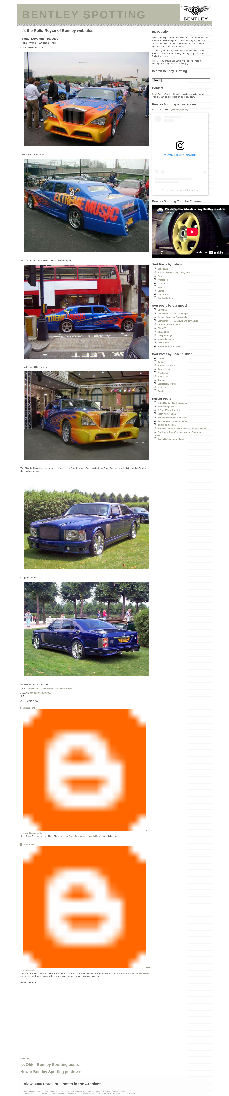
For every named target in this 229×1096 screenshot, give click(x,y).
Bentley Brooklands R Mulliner (172, 418)
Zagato (161, 391)
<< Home (24, 1058)
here (37, 471)
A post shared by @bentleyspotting (180, 190)
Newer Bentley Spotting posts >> (50, 1072)
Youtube (161, 283)
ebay (160, 287)
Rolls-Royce (163, 343)
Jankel (161, 362)
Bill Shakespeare (166, 407)
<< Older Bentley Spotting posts (49, 1064)
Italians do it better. (167, 425)
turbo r (69, 688)
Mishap (161, 291)
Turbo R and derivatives (169, 324)
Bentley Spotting (165, 298)
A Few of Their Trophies (169, 410)
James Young (164, 369)
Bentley (31, 688)
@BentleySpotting (179, 109)
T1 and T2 (162, 328)
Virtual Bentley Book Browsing (172, 403)
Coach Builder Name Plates (171, 439)
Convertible (163, 294)
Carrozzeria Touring (167, 384)
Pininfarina (163, 373)
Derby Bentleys (165, 335)
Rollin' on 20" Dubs (167, 414)
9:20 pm (30, 845)
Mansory (162, 387)
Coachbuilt (163, 269)
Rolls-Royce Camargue (169, 346)
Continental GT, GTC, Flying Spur (173, 314)
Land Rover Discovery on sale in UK (81, 836)
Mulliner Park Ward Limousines (172, 421)
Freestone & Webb (166, 365)
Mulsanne (162, 310)
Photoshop (163, 280)
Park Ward (163, 376)
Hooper (161, 358)
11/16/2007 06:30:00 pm (41, 693)
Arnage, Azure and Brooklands (172, 317)
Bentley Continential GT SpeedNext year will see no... (183, 428)
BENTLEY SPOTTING (84, 15)
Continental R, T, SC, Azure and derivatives (178, 321)
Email (154, 94)
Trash (160, 276)
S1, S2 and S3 (164, 332)
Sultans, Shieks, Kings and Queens (174, 272)
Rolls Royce (53, 688)
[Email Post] (86, 696)
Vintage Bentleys (166, 339)
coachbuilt (41, 688)
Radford (161, 380)
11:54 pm (30, 708)
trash (62, 688)
